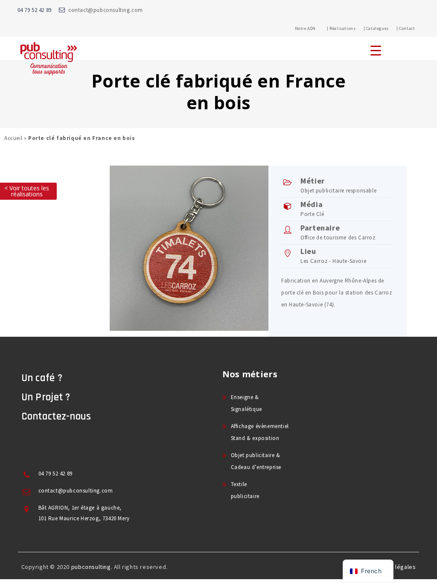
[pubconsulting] (48, 58)
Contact (407, 28)
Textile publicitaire (245, 490)
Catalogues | (382, 28)
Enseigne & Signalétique (246, 403)
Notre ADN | (312, 28)
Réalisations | (347, 28)
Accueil (13, 138)
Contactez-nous (56, 416)
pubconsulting (91, 567)
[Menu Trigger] (376, 50)
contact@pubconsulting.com (105, 10)
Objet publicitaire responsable (338, 190)
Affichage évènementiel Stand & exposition (260, 432)
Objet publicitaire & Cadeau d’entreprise (256, 461)
